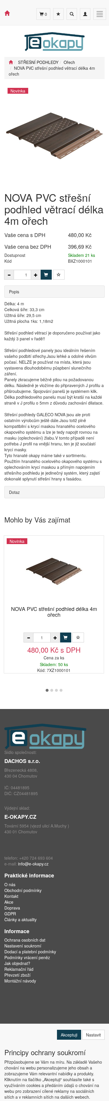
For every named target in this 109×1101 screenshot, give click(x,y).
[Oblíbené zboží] (58, 14)
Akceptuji (69, 1035)
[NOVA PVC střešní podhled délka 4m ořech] (54, 571)
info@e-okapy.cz (33, 864)
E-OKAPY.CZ (20, 816)
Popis (14, 292)
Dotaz (14, 492)
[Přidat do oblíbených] (59, 275)
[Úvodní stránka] (11, 62)
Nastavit (93, 1035)
